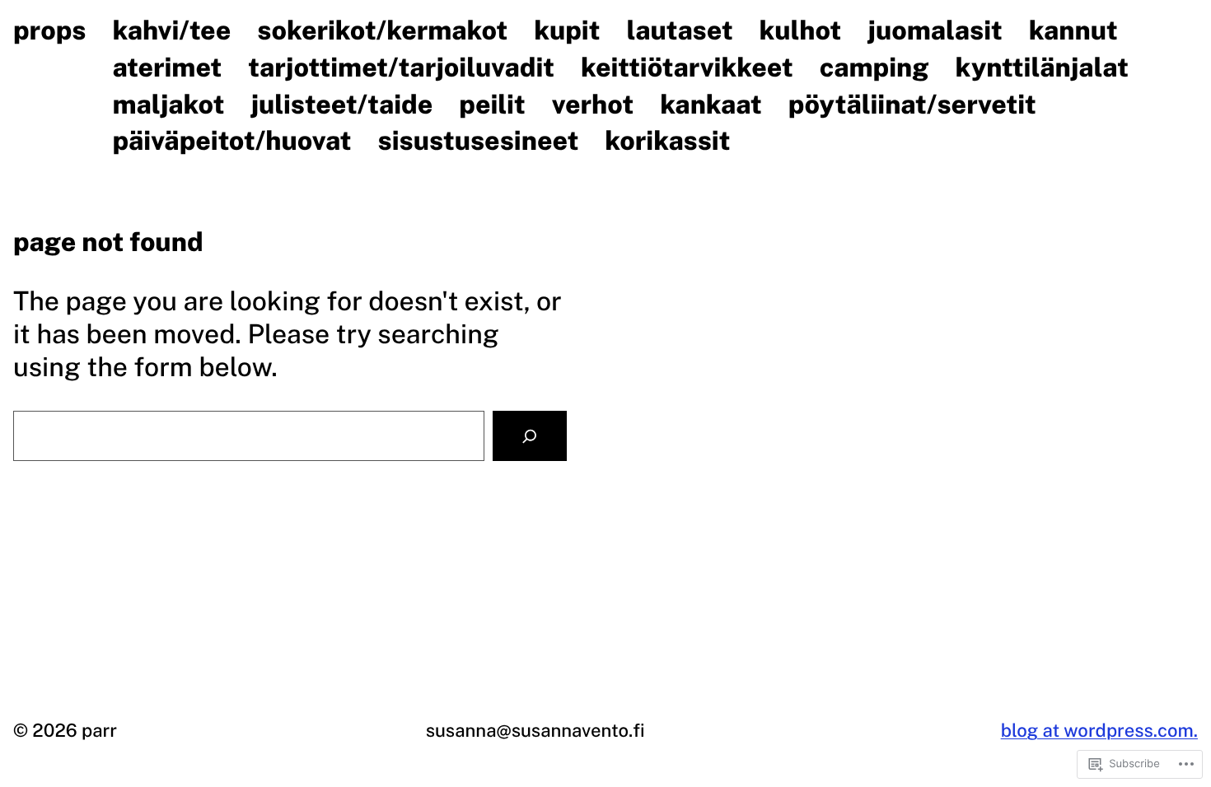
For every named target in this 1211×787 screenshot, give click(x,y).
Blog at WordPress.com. (1099, 730)
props (49, 31)
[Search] (530, 436)
